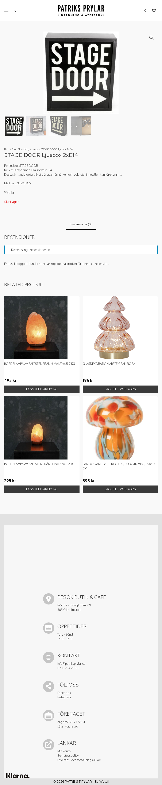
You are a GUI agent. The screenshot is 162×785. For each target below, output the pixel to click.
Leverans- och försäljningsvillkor (79, 760)
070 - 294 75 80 (67, 668)
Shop (14, 149)
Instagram (64, 697)
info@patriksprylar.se (71, 663)
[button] (151, 38)
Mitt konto (64, 751)
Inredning (24, 149)
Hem (6, 149)
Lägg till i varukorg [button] (41, 389)
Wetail (104, 782)
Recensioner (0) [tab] (81, 224)
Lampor (36, 149)
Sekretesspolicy (68, 755)
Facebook (64, 693)
